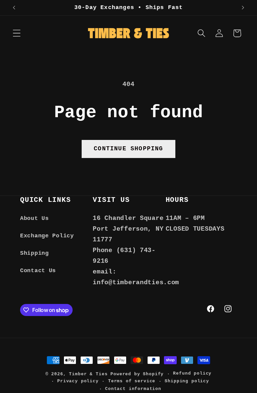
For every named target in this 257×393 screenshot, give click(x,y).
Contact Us (38, 270)
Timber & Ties (88, 374)
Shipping (34, 253)
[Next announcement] (243, 7)
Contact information (133, 388)
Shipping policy (187, 381)
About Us (34, 218)
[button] (17, 33)
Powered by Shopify (137, 374)
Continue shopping (128, 148)
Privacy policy (78, 381)
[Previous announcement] (14, 7)
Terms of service (131, 381)
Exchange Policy (47, 236)
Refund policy (192, 373)
